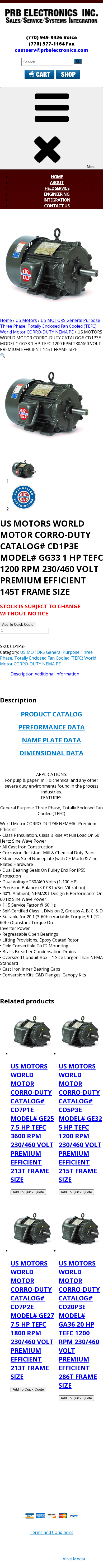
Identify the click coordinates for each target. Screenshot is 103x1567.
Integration (57, 200)
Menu (91, 167)
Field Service (57, 188)
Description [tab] (22, 674)
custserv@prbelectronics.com (51, 50)
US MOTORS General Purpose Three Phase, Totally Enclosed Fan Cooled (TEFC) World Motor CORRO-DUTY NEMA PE (50, 326)
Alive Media (74, 1559)
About (57, 182)
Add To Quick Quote (17, 625)
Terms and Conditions (51, 1532)
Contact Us (56, 206)
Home (57, 177)
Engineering (56, 194)
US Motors (26, 320)
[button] (2, 355)
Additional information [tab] (57, 674)
